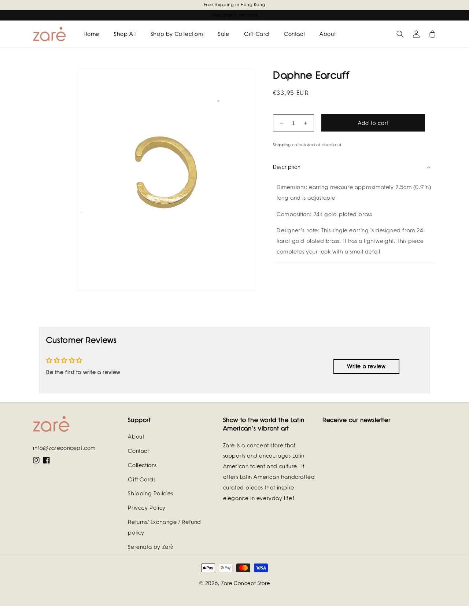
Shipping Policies (150, 493)
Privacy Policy (146, 508)
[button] (400, 34)
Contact (138, 451)
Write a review (366, 366)
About (136, 437)
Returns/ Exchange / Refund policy (164, 527)
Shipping (282, 145)
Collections (142, 465)
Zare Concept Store (245, 583)
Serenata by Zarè (150, 547)
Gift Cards (141, 480)
